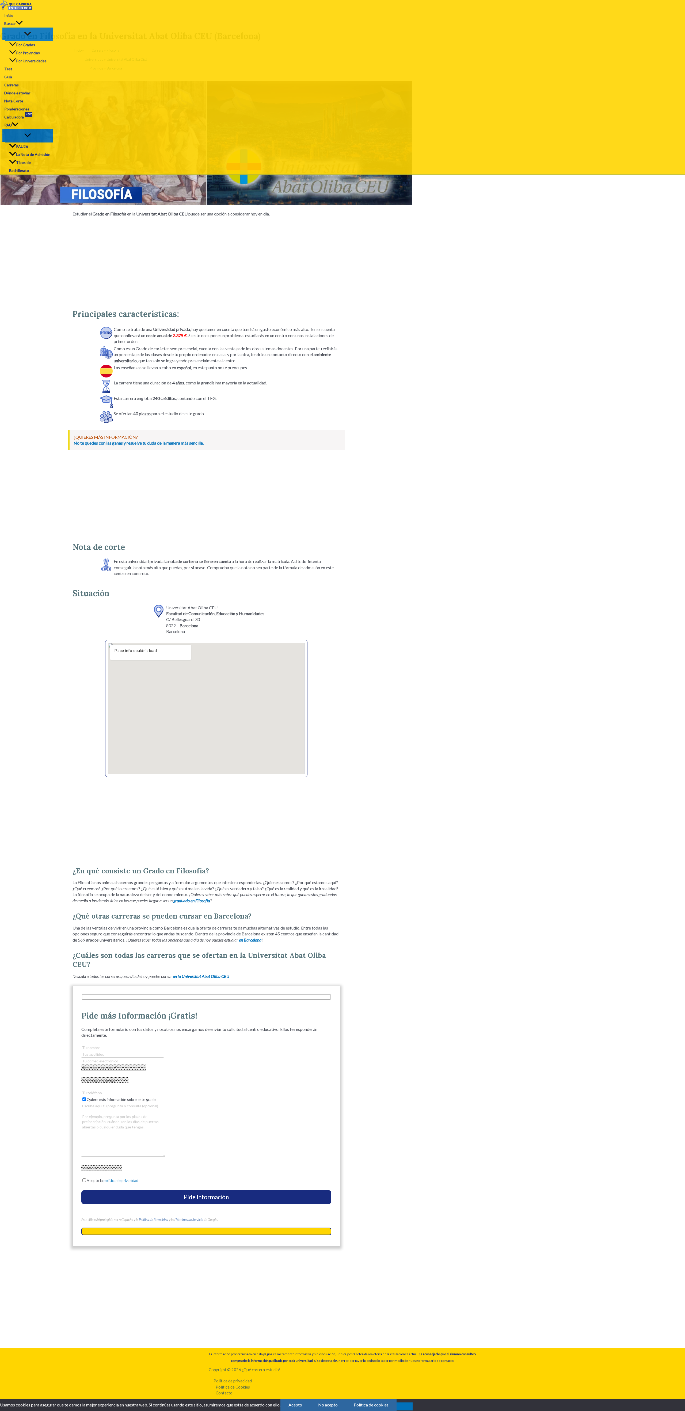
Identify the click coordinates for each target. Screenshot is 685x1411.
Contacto (224, 1392)
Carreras (11, 85)
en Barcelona (250, 939)
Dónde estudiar (17, 93)
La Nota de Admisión (33, 154)
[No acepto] (405, 1406)
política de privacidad (121, 1180)
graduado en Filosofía (191, 900)
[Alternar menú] (27, 34)
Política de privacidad (233, 1380)
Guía (8, 77)
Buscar (10, 23)
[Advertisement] (206, 260)
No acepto (328, 1404)
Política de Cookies (233, 1387)
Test (8, 69)
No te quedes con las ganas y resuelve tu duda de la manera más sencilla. (139, 442)
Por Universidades (31, 61)
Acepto (295, 1404)
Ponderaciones (16, 109)
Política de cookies (371, 1404)
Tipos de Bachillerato (20, 166)
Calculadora (18, 116)
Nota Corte (13, 101)
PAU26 (22, 146)
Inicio (8, 15)
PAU (8, 125)
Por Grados (25, 45)
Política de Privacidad (153, 1219)
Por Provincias (28, 53)
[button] (19, 24)
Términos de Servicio (189, 1219)
